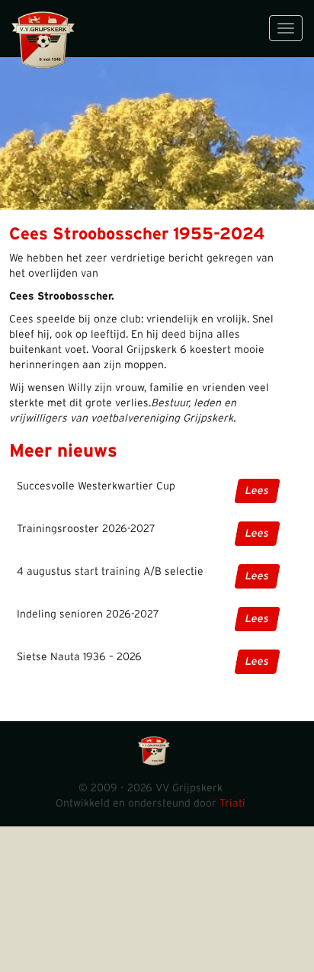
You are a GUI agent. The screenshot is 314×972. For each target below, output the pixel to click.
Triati (232, 803)
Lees (257, 491)
